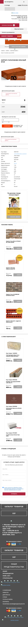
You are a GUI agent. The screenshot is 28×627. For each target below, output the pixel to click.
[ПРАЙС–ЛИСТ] (22, 44)
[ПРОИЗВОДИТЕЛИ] (16, 44)
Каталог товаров (14, 506)
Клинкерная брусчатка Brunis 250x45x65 (13, 409)
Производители (8, 573)
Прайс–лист (6, 576)
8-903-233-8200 (14, 212)
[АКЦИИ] (10, 44)
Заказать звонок (15, 217)
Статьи (5, 597)
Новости (5, 592)
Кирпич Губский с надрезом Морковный (13, 321)
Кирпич (7, 50)
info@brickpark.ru (15, 533)
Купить (19, 248)
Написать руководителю (8, 32)
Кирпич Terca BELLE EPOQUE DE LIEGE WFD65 (13, 242)
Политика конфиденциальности (14, 604)
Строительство (8, 578)
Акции (5, 571)
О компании (7, 590)
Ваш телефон (5, 474)
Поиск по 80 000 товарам (19, 46)
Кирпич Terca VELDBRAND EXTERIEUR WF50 (12, 295)
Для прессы (6, 595)
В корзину (7, 126)
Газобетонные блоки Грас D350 (13, 435)
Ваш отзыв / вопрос (7, 480)
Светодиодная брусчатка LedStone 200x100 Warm (12, 356)
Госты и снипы (7, 599)
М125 (15, 163)
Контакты (6, 601)
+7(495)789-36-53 (12, 531)
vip (19, 36)
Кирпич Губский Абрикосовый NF (10, 268)
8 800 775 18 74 (22, 5)
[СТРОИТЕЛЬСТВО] (16, 52)
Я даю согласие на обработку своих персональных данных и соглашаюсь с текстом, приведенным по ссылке (13, 488)
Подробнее (14, 237)
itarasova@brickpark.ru (14, 213)
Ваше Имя (5, 469)
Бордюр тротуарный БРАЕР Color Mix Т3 (13, 382)
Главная (3, 50)
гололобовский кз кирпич (20, 153)
